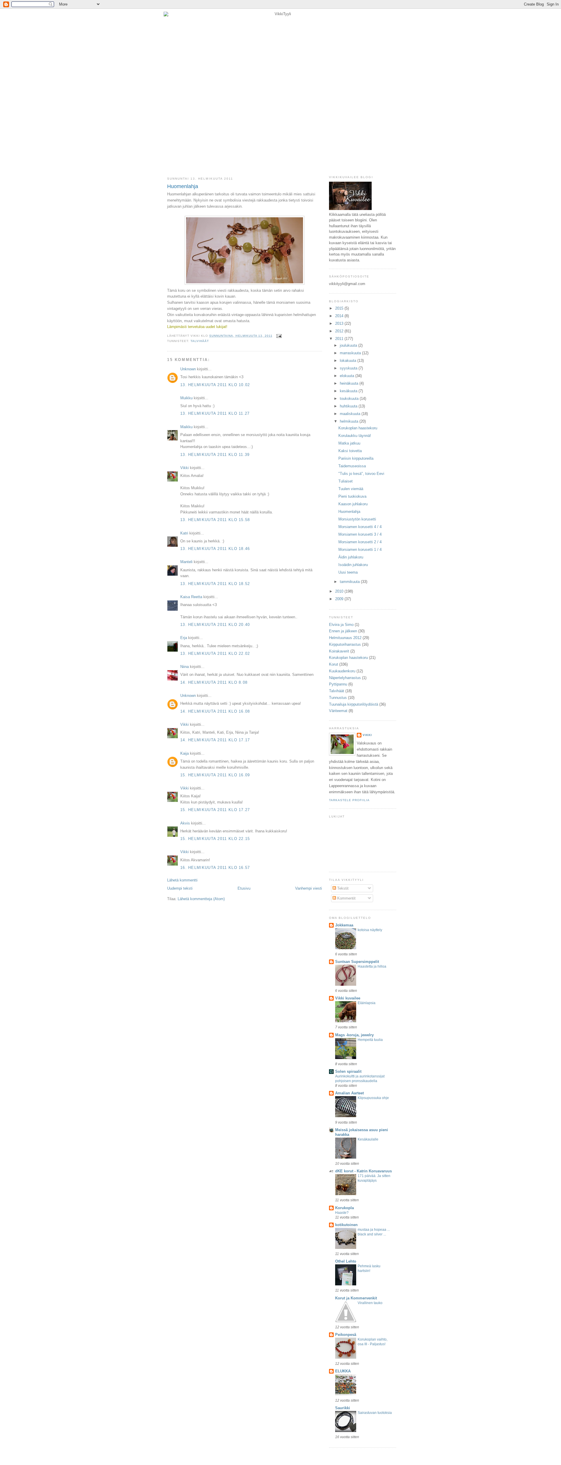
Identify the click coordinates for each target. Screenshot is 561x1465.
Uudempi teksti (180, 888)
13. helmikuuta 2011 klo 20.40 (215, 624)
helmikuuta (349, 421)
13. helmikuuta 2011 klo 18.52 (215, 584)
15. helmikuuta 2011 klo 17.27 (215, 810)
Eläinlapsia (366, 1003)
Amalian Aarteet (349, 1093)
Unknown (188, 369)
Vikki (184, 468)
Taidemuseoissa (352, 466)
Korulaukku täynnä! (354, 435)
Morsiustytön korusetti (357, 519)
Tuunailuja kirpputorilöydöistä (353, 704)
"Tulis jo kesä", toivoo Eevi (361, 473)
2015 (339, 308)
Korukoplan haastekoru (357, 428)
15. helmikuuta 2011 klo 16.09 (215, 775)
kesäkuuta (349, 391)
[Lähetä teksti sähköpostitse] (278, 335)
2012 (339, 331)
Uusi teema (348, 572)
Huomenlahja (182, 186)
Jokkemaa (344, 925)
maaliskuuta (350, 414)
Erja (183, 638)
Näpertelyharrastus (345, 678)
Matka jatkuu (349, 443)
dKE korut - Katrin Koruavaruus (363, 1171)
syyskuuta (349, 368)
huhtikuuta (349, 406)
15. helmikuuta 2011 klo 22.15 (215, 838)
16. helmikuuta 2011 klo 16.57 (215, 867)
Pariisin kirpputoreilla (355, 458)
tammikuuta (350, 581)
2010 (339, 591)
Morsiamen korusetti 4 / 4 (360, 527)
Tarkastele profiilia (349, 800)
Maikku (186, 427)
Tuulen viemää (350, 489)
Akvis (185, 823)
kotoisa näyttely (370, 930)
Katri (184, 533)
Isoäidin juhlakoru (353, 565)
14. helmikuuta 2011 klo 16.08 (215, 711)
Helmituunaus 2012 (345, 638)
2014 (339, 316)
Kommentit (346, 898)
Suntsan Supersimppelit (357, 961)
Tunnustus (338, 697)
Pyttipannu (338, 684)
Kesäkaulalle (368, 1139)
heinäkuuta (349, 383)
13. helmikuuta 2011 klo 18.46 (215, 548)
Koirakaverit (339, 651)
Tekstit (342, 888)
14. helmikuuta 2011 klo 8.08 (213, 682)
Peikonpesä (345, 1334)
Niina (184, 666)
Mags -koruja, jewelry (354, 1035)
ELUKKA (343, 1371)
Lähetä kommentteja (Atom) (201, 899)
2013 (339, 323)
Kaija (184, 753)
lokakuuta (348, 360)
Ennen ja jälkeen (343, 631)
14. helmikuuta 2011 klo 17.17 (215, 740)
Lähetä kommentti (182, 880)
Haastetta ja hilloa (372, 966)
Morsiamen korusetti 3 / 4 (360, 534)
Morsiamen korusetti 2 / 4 (360, 542)
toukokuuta (350, 398)
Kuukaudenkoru (342, 671)
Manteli (186, 562)
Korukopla (344, 1208)
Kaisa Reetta (191, 597)
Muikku (186, 398)
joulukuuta (349, 345)
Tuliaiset (345, 481)
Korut (333, 664)
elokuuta (347, 376)
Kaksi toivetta (350, 451)
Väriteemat (338, 711)
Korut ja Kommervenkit (356, 1298)
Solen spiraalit (348, 1071)
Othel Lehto (345, 1261)
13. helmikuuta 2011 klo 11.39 (215, 454)
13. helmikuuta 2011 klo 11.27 (215, 413)
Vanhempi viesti (308, 888)
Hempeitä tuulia (370, 1040)
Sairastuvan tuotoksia (375, 1413)
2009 (339, 599)
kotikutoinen (346, 1225)
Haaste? (342, 1213)
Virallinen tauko (370, 1303)
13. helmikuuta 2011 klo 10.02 (215, 385)
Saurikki (342, 1408)
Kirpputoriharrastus (345, 644)
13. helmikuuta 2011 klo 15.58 (215, 520)
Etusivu (244, 888)
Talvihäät (200, 341)
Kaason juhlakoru (353, 504)
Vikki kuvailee (347, 998)
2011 (339, 338)
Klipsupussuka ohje (373, 1098)
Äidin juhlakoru (350, 557)
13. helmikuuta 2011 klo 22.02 (215, 653)
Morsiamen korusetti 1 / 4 (360, 549)
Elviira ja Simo (341, 624)
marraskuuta (351, 353)
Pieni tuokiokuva (352, 496)
